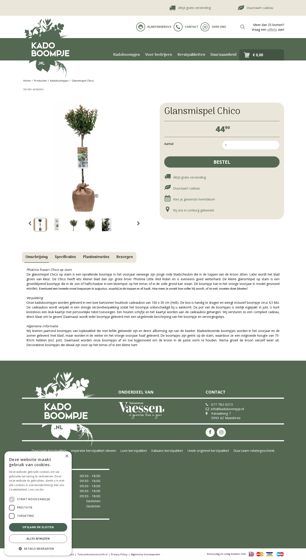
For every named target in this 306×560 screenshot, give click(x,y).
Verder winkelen (33, 89)
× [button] (66, 456)
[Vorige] (30, 223)
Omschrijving (37, 257)
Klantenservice (159, 27)
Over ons (219, 27)
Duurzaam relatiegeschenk (253, 450)
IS (221, 432)
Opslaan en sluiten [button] (38, 527)
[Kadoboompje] (50, 49)
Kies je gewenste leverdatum (193, 199)
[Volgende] (138, 223)
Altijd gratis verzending (188, 8)
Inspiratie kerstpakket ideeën (93, 450)
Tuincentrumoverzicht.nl (92, 554)
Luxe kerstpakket (133, 450)
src (242, 26)
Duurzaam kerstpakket (49, 450)
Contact (191, 27)
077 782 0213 (222, 404)
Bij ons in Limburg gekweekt (193, 210)
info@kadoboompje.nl (227, 409)
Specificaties (65, 257)
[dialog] (38, 503)
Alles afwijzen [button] (38, 539)
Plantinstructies (96, 257)
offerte (272, 29)
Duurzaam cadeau (254, 8)
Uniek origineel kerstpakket (208, 450)
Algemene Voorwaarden (145, 554)
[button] (38, 548)
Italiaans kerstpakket (167, 450)
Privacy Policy (119, 554)
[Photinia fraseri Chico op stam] (84, 158)
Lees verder (36, 489)
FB (210, 432)
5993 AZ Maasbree (226, 418)
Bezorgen (124, 257)
